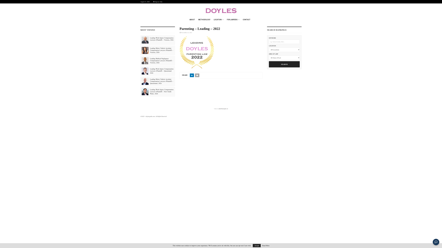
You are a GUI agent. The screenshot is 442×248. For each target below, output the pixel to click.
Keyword (272, 38)
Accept (256, 245)
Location (218, 20)
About (192, 20)
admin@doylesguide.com (223, 108)
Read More (265, 245)
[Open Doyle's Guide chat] (436, 242)
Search (284, 64)
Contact (246, 20)
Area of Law (273, 54)
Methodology (204, 20)
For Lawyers (232, 20)
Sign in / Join (158, 2)
